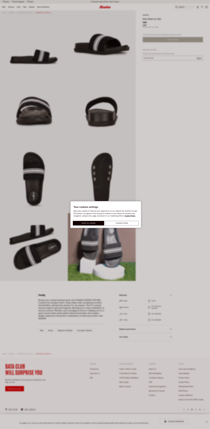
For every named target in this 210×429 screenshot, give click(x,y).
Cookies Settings (122, 223)
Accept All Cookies (88, 223)
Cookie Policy (130, 216)
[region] (105, 214)
